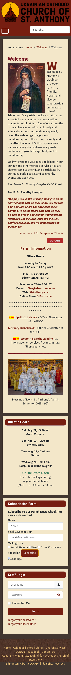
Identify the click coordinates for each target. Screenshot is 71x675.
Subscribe (14, 552)
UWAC (34, 547)
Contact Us (48, 651)
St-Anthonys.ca (39, 292)
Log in (35, 611)
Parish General (19, 547)
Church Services (56, 647)
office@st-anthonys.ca (40, 288)
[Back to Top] (65, 668)
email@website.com (20, 531)
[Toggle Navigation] (5, 31)
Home (7, 647)
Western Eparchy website (37, 338)
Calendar (18, 647)
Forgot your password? (22, 620)
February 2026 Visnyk (21, 328)
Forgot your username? (22, 623)
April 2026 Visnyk (26, 317)
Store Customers (50, 547)
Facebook (33, 651)
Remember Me (21, 603)
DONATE (20, 651)
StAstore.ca (44, 296)
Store (30, 647)
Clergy (39, 647)
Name (11, 520)
